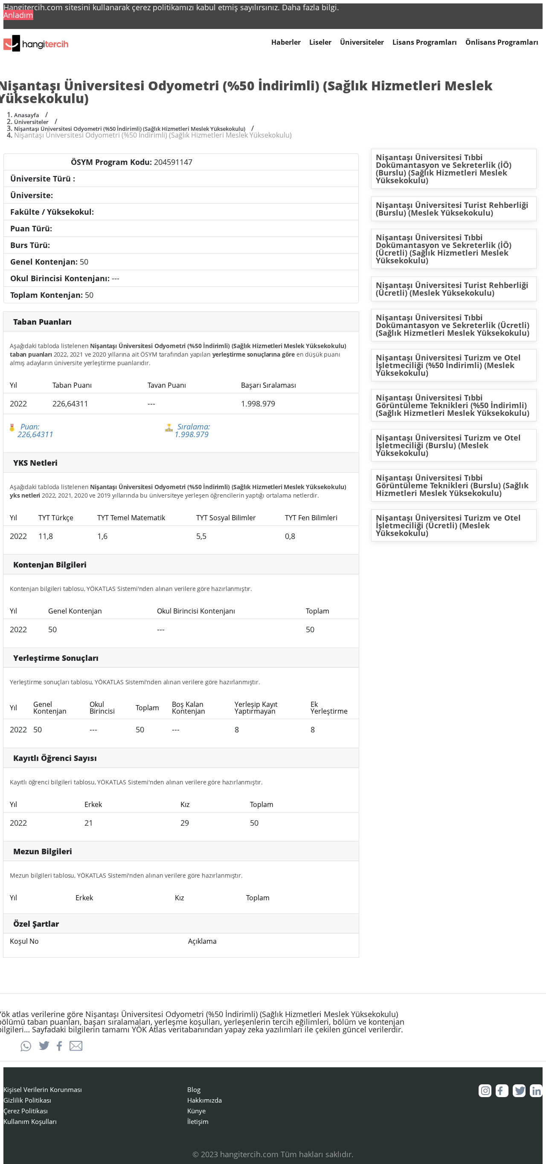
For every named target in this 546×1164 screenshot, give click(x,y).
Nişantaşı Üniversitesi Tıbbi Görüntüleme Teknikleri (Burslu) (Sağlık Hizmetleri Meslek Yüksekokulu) (452, 485)
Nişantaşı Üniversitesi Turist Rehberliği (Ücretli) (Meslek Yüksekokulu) (452, 289)
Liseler (320, 42)
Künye (196, 1110)
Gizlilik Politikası (27, 1100)
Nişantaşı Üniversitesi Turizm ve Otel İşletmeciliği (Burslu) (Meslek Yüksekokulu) (448, 445)
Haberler (286, 42)
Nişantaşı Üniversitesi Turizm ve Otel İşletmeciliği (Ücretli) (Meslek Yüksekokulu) (448, 525)
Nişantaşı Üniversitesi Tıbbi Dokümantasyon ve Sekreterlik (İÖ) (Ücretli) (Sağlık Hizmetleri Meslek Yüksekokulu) (443, 248)
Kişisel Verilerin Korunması (42, 1089)
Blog (193, 1089)
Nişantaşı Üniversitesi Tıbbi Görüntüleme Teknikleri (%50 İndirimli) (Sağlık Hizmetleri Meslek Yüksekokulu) (452, 405)
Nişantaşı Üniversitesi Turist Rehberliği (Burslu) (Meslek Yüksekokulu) (452, 209)
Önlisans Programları (501, 42)
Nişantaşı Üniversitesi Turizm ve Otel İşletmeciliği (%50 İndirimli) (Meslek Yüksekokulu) (448, 365)
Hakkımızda (204, 1100)
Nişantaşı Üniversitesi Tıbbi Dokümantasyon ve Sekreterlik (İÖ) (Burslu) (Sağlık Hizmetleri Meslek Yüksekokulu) (443, 168)
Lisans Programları (424, 42)
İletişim (198, 1121)
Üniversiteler (362, 42)
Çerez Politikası (25, 1110)
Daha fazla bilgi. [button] (310, 7)
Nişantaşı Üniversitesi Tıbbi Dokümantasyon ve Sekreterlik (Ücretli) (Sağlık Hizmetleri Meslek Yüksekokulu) (452, 325)
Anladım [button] (18, 15)
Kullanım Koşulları (30, 1121)
